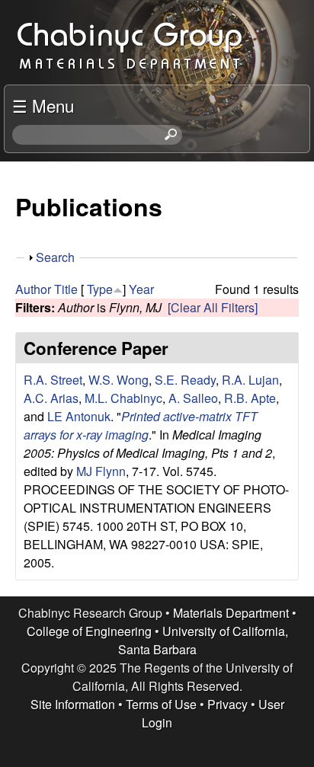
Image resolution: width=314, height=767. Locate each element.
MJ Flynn (101, 471)
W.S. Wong (118, 379)
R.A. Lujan (250, 379)
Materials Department (231, 613)
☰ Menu (43, 105)
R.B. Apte (250, 398)
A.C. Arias (51, 398)
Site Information (72, 704)
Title (66, 289)
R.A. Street (53, 379)
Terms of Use (161, 704)
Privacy (227, 704)
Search (55, 257)
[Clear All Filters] (213, 307)
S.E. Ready (185, 379)
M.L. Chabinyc (123, 398)
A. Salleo (193, 398)
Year (141, 289)
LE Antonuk (79, 416)
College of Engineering (89, 631)
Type (100, 289)
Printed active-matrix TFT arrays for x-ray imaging (141, 425)
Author (33, 289)
